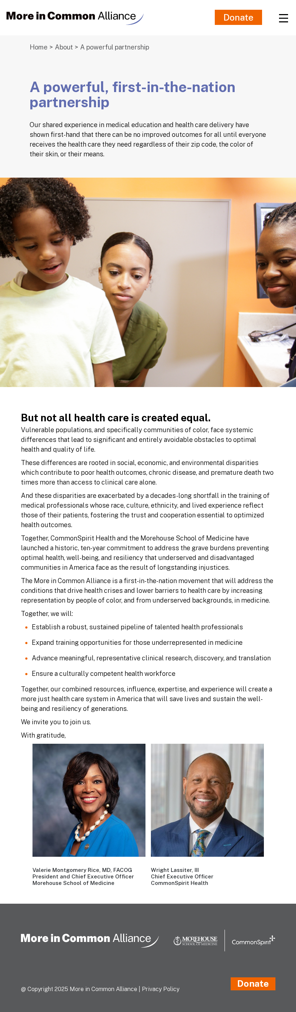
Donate (238, 17)
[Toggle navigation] (283, 18)
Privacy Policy (160, 989)
